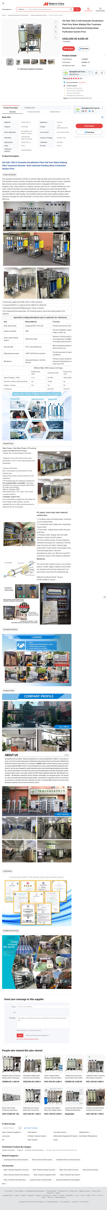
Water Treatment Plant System (70, 1175)
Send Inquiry (68, 49)
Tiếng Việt (50, 1197)
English (17, 1195)
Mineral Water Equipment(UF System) (66, 1136)
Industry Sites (73, 1191)
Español (23, 1195)
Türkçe (43, 1197)
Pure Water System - (60, 1132)
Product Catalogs (31, 1128)
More (4, 1184)
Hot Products (8, 1191)
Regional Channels (84, 1191)
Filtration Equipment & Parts (39, 15)
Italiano (55, 1195)
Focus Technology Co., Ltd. (40, 1202)
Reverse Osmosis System (56, 15)
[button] (64, 112)
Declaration (75, 1202)
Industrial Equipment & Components (18, 15)
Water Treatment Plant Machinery (14, 1180)
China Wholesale (51, 1191)
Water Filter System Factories (68, 1170)
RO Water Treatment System (37, 1136)
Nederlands (69, 1195)
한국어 (82, 1195)
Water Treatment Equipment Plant (45, 1175)
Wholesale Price (62, 1191)
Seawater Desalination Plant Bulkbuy (68, 1180)
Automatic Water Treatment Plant (41, 1180)
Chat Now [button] (85, 49)
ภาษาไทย (99, 1195)
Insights (57, 1193)
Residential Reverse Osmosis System (68, 1160)
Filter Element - (32, 1132)
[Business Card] (102, 117)
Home (4, 15)
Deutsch (61, 1195)
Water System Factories (90, 1170)
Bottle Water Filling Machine (88, 1136)
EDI (3, 1140)
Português (31, 1195)
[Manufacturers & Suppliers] (53, 4)
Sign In (65, 98)
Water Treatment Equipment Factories (16, 1170)
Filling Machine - (84, 1132)
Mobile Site (50, 1193)
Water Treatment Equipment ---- (12, 1132)
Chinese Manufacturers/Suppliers (35, 1191)
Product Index (96, 1191)
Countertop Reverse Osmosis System (16, 1160)
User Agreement (65, 1202)
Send (20, 1035)
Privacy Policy (85, 1202)
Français (38, 1195)
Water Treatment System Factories (44, 1170)
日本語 (88, 1195)
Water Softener (33, 1140)
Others (56, 1140)
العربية (76, 1195)
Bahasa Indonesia (60, 1197)
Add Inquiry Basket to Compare (31, 69)
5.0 (83, 111)
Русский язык (47, 1195)
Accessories (6, 1136)
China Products (19, 1191)
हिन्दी (93, 1195)
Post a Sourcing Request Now (27, 1039)
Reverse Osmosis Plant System (42, 1160)
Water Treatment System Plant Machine (16, 1175)
